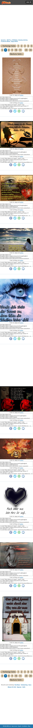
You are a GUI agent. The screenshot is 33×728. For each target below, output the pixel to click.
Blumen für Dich (12, 687)
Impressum (14, 726)
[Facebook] (10, 112)
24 (31, 50)
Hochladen (24, 726)
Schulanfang (24, 685)
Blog (29, 726)
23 (26, 50)
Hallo (23, 687)
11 (20, 50)
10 (16, 50)
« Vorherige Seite (8, 46)
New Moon (17, 685)
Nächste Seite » (16, 54)
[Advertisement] (16, 21)
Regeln (19, 726)
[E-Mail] (23, 112)
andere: (21, 95)
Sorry (29, 685)
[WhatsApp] (19, 112)
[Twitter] (14, 112)
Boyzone (19, 687)
